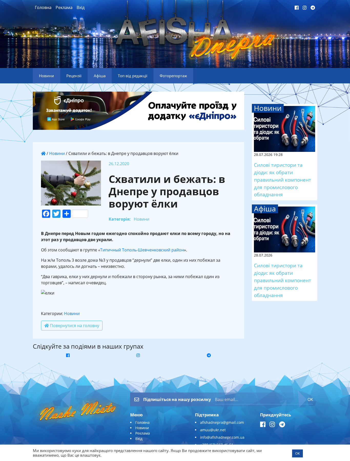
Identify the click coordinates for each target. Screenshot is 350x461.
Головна (43, 7)
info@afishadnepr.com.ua (222, 437)
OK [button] (297, 453)
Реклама (64, 7)
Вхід (81, 7)
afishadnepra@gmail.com (222, 422)
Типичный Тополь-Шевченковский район (142, 250)
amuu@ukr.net (213, 429)
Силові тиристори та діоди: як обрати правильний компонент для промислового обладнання (282, 179)
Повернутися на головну (74, 325)
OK (310, 399)
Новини (57, 153)
